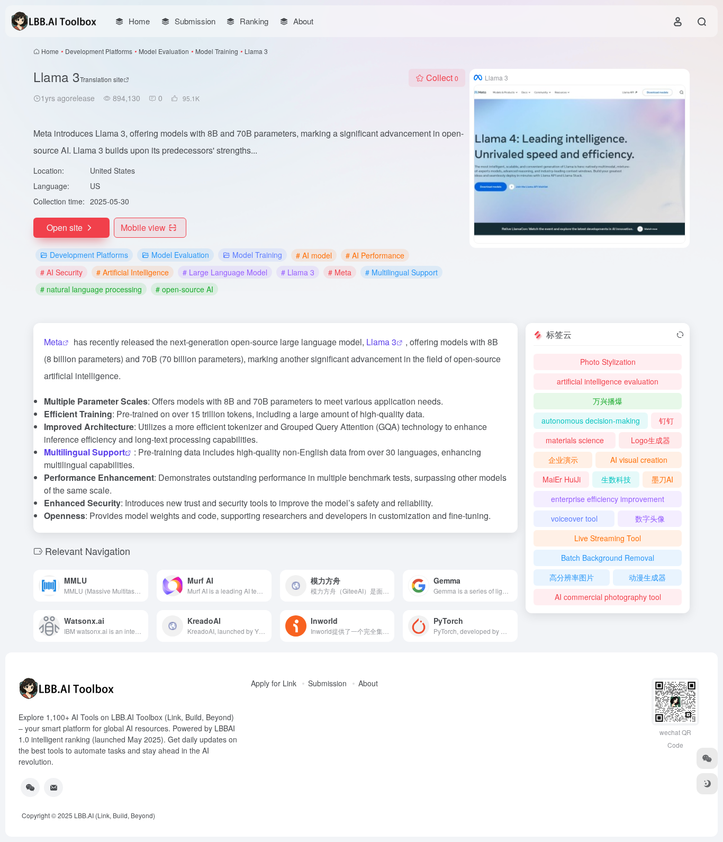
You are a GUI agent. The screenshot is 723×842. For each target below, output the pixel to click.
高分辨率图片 (571, 577)
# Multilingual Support (401, 272)
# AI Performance (375, 255)
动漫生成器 (647, 577)
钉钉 (666, 420)
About (368, 683)
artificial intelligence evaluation (607, 381)
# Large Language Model (225, 272)
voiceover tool (574, 518)
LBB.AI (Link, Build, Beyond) (114, 815)
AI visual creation (638, 459)
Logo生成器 (650, 440)
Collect (442, 77)
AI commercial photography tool (608, 597)
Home (50, 51)
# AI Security (61, 272)
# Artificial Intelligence (132, 272)
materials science (575, 440)
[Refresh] (680, 334)
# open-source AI (184, 289)
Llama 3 (381, 342)
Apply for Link (273, 683)
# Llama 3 (297, 272)
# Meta (339, 272)
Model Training (216, 51)
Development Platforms (98, 51)
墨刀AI (662, 479)
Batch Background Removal (607, 557)
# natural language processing (91, 289)
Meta (53, 342)
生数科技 (616, 479)
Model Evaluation (164, 51)
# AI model (314, 255)
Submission (327, 683)
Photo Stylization (608, 361)
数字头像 (650, 518)
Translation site (101, 79)
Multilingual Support (84, 452)
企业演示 (563, 459)
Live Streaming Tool (607, 538)
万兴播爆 (607, 401)
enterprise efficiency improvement (607, 499)
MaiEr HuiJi (562, 479)
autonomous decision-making (590, 420)
